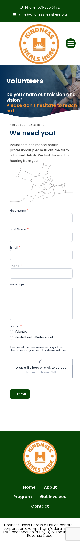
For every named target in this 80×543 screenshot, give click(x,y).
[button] (71, 43)
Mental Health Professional (33, 337)
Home (29, 487)
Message (17, 284)
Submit (19, 394)
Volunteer (21, 331)
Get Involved (53, 497)
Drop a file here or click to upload (41, 368)
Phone (16, 266)
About (50, 487)
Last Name (19, 229)
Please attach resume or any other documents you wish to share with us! (38, 349)
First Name (19, 211)
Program (22, 497)
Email (15, 248)
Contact (40, 506)
